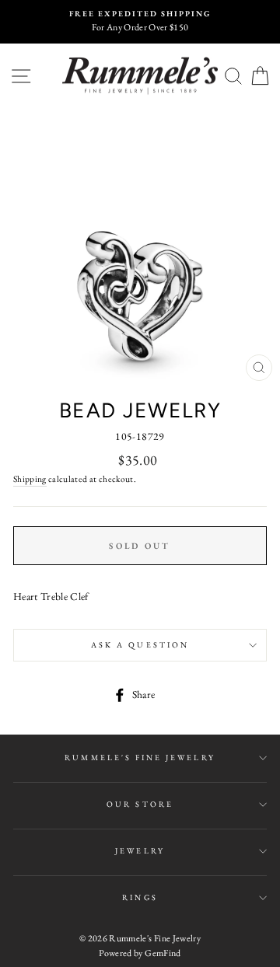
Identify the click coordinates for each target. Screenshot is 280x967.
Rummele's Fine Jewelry (140, 757)
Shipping (30, 478)
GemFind (162, 953)
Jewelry (139, 851)
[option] (140, 22)
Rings (139, 897)
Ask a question (140, 645)
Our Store (140, 804)
